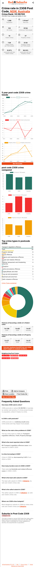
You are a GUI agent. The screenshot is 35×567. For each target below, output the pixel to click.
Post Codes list (22, 394)
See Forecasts (17, 163)
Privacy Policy (24, 564)
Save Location (9, 394)
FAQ (17, 564)
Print (6, 391)
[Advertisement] (17, 74)
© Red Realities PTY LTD (8, 564)
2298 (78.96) (14, 355)
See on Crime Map (9, 397)
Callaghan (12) (6, 515)
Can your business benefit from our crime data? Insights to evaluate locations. (17, 348)
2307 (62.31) (14, 358)
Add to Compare (19, 391)
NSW (13, 11)
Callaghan (26, 481)
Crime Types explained (9, 283)
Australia (24, 11)
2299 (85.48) (23, 355)
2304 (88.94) (6, 358)
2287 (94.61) (5, 355)
